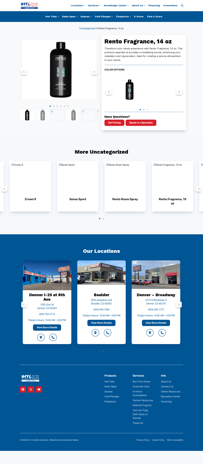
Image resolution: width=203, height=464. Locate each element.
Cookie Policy (158, 440)
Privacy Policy (143, 440)
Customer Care (141, 386)
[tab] (50, 106)
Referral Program (142, 405)
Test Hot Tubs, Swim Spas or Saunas (141, 414)
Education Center (170, 396)
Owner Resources (170, 391)
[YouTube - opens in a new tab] (39, 389)
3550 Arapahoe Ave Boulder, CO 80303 (101, 301)
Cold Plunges (111, 396)
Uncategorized (87, 28)
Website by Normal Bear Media (64, 440)
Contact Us (167, 386)
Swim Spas (110, 386)
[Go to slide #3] (58, 115)
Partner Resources (143, 400)
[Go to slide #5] (89, 115)
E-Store (139, 16)
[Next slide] (94, 72)
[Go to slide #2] (42, 115)
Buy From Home (141, 381)
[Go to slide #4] (73, 115)
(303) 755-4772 (47, 314)
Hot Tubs (109, 381)
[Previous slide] (24, 72)
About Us (166, 381)
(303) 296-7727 (156, 309)
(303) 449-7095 (101, 309)
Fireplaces (110, 401)
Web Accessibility (175, 440)
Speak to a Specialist (141, 122)
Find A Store (154, 16)
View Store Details (47, 327)
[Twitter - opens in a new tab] (31, 389)
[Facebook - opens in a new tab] (23, 389)
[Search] (182, 6)
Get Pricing (114, 122)
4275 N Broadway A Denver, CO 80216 (156, 301)
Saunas (108, 391)
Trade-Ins (138, 423)
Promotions (170, 5)
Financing (154, 5)
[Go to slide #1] (27, 115)
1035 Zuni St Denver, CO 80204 (47, 306)
